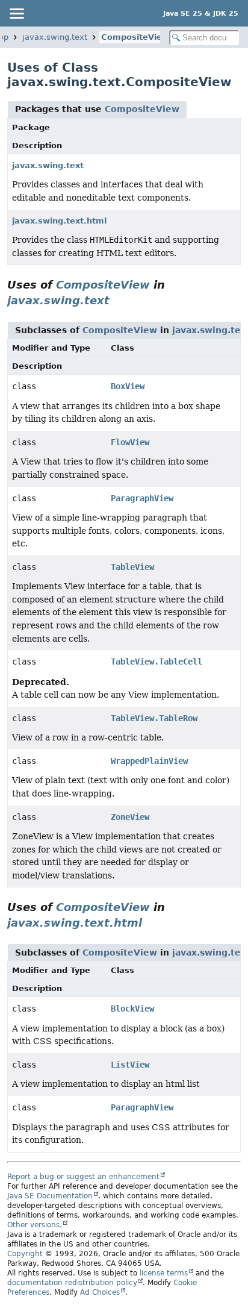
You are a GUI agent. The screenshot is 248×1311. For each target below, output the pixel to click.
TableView (132, 567)
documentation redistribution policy (72, 1282)
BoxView (127, 386)
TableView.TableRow (154, 718)
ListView (130, 1064)
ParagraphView (142, 498)
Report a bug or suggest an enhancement (83, 1176)
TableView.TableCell (156, 661)
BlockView (132, 1008)
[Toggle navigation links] (16, 13)
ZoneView (130, 817)
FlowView (130, 442)
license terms (164, 1273)
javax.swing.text (54, 37)
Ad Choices (100, 1292)
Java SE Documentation (50, 1196)
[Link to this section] (118, 300)
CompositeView (135, 37)
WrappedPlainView (149, 761)
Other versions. (34, 1225)
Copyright (25, 1254)
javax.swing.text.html (59, 220)
